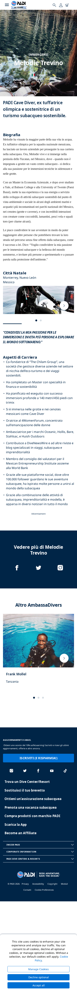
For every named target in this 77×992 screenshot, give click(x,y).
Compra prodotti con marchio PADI (32, 816)
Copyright (52, 883)
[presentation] (64, 305)
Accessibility (38, 883)
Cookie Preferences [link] (44, 889)
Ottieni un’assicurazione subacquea (32, 799)
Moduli (64, 883)
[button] (36, 320)
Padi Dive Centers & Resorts (23, 858)
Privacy (25, 883)
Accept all (39, 985)
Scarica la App (15, 824)
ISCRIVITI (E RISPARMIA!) (38, 758)
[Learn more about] (38, 652)
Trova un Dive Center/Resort (27, 781)
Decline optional (38, 977)
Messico (41, 74)
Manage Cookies (38, 969)
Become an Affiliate (20, 833)
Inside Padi (13, 844)
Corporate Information (21, 851)
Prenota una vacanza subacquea (30, 807)
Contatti (27, 889)
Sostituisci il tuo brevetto (24, 790)
